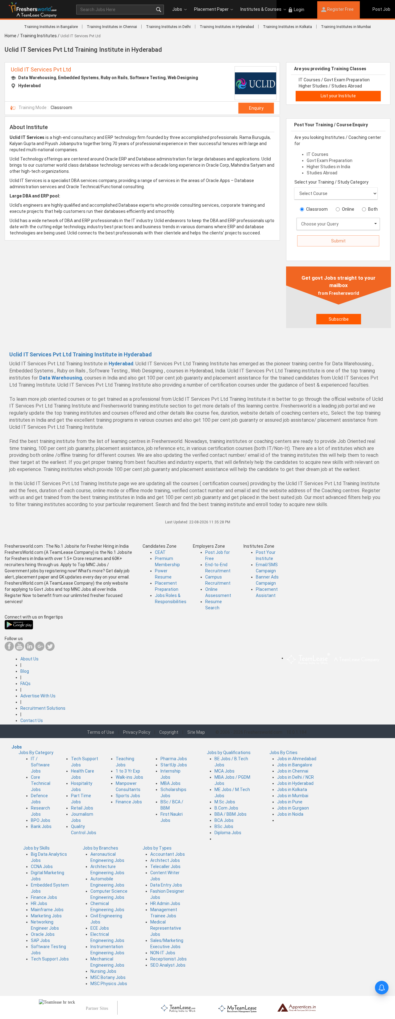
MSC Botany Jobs (108, 977)
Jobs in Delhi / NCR (295, 777)
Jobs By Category (36, 752)
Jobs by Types (157, 848)
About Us (29, 658)
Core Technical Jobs (40, 783)
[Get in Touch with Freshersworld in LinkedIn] (29, 649)
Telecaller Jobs (165, 866)
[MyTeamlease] (237, 1007)
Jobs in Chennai (292, 771)
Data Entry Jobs (166, 885)
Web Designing (183, 77)
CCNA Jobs (42, 866)
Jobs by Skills (36, 848)
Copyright (168, 732)
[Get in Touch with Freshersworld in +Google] (39, 649)
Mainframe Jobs (47, 909)
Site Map (196, 732)
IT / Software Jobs (40, 764)
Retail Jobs (82, 808)
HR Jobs (39, 903)
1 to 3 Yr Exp (128, 771)
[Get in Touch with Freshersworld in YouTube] (19, 649)
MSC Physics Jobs (108, 983)
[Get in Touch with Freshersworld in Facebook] (9, 649)
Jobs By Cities (283, 752)
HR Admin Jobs (165, 903)
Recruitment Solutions (42, 708)
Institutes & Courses (260, 9)
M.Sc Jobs (224, 801)
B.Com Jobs (226, 808)
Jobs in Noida (290, 814)
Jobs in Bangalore (294, 764)
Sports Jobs (128, 795)
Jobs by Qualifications (229, 752)
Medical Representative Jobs (165, 928)
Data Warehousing (37, 77)
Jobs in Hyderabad (295, 783)
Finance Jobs (129, 801)
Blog (24, 671)
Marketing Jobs (46, 915)
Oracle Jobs (43, 934)
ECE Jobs (99, 928)
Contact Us (31, 720)
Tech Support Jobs (50, 958)
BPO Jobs (40, 820)
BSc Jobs (223, 826)
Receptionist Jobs (168, 958)
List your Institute (338, 95)
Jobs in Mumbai (292, 795)
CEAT (160, 552)
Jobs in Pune (289, 801)
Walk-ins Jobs (129, 777)
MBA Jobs (170, 783)
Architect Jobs (165, 860)
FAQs (25, 683)
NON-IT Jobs (162, 952)
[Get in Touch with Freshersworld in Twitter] (50, 649)
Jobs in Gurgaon (293, 808)
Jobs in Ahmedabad (296, 758)
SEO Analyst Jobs (167, 965)
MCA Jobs (224, 771)
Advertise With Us (38, 695)
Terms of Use (100, 732)
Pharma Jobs (173, 758)
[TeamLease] (178, 1007)
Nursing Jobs (103, 971)
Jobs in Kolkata (292, 789)
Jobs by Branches (100, 848)
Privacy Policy (136, 732)
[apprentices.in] (296, 1007)
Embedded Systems (78, 77)
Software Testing (148, 77)
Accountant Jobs (167, 854)
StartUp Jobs (173, 764)
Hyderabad (29, 85)
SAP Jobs (40, 940)
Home (10, 35)
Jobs (177, 9)
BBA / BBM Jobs (230, 814)
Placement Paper (211, 9)
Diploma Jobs (227, 832)
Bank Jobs (41, 826)
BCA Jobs (224, 820)
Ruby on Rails (114, 77)
